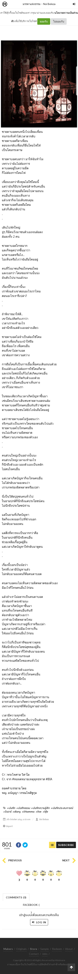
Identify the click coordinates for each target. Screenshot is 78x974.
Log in (40, 922)
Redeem (57, 948)
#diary (17, 811)
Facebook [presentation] (31, 906)
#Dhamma (28, 811)
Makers (13, 4)
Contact (34, 953)
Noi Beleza (49, 4)
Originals (21, 948)
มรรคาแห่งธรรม (32, 4)
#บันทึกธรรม (23, 808)
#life (45, 811)
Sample (44, 948)
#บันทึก (11, 808)
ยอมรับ (44, 21)
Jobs (45, 953)
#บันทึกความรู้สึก (40, 808)
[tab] (16, 897)
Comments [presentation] (16, 897)
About (69, 948)
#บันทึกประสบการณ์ (62, 808)
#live (38, 811)
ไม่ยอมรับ (58, 21)
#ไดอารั (7, 811)
